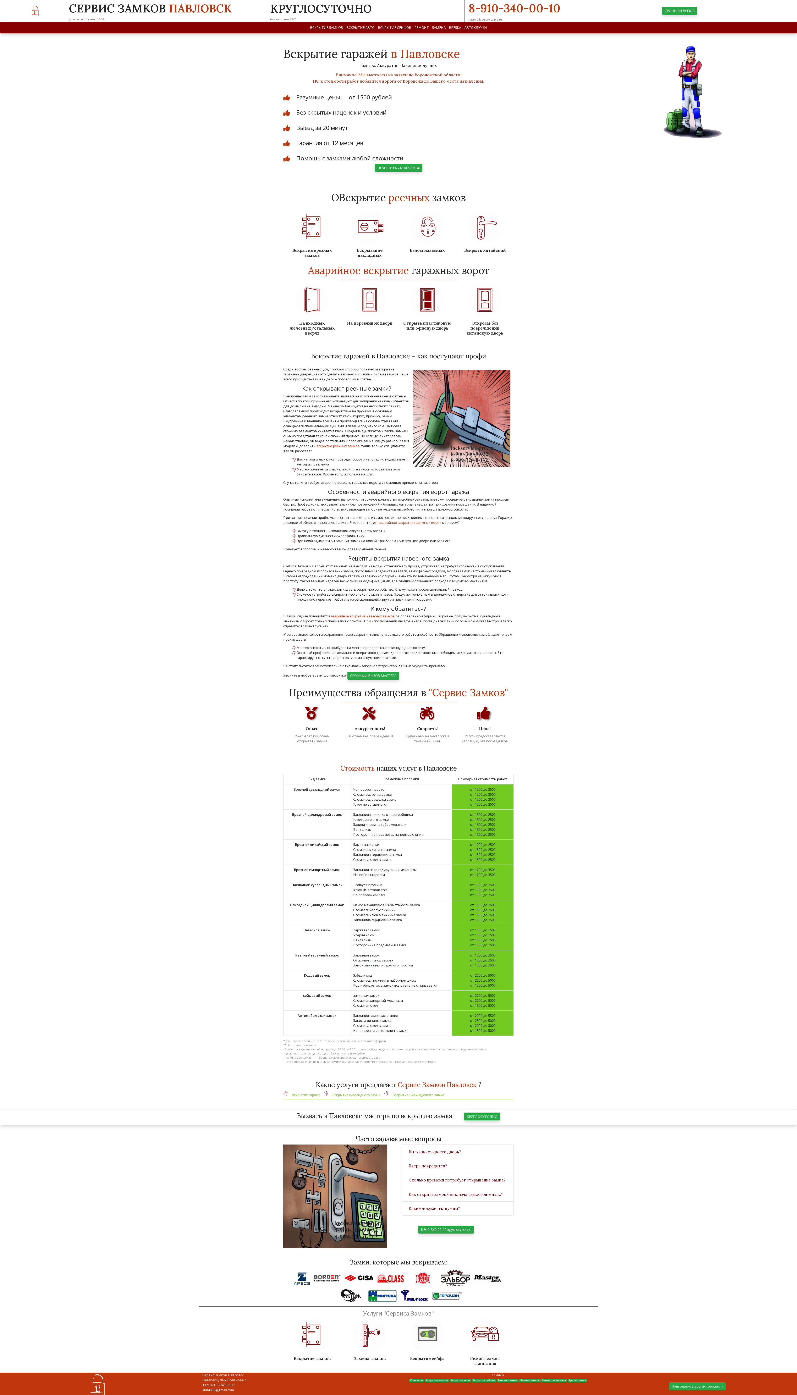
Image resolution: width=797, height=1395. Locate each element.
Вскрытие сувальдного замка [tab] (356, 1095)
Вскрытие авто (460, 1380)
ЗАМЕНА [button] (439, 27)
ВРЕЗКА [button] (455, 27)
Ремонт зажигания (554, 1380)
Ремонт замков (507, 1380)
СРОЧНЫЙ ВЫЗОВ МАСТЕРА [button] (373, 675)
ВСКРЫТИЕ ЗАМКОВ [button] (326, 27)
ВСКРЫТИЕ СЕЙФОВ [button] (394, 27)
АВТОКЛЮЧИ (476, 27)
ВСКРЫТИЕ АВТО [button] (360, 27)
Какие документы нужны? (434, 1208)
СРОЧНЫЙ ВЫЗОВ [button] (680, 11)
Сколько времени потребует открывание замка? (457, 1180)
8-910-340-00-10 (514, 8)
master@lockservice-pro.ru (485, 19)
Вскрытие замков (437, 1380)
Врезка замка (577, 1380)
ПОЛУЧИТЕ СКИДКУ (399, 168)
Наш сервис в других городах (696, 1386)
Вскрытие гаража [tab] (306, 1095)
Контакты (416, 1380)
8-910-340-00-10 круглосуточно (446, 1229)
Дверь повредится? (428, 1165)
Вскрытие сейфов (484, 1380)
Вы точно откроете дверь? (435, 1151)
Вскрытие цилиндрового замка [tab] (418, 1095)
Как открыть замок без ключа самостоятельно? (456, 1194)
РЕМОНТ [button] (421, 27)
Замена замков (530, 1380)
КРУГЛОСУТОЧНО (482, 1116)
